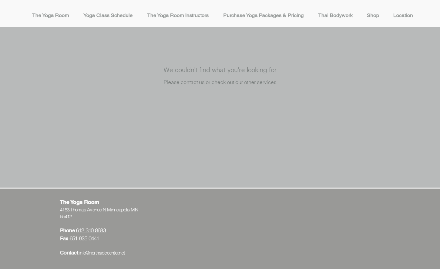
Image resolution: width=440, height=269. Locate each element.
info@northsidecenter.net (102, 253)
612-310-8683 (91, 230)
